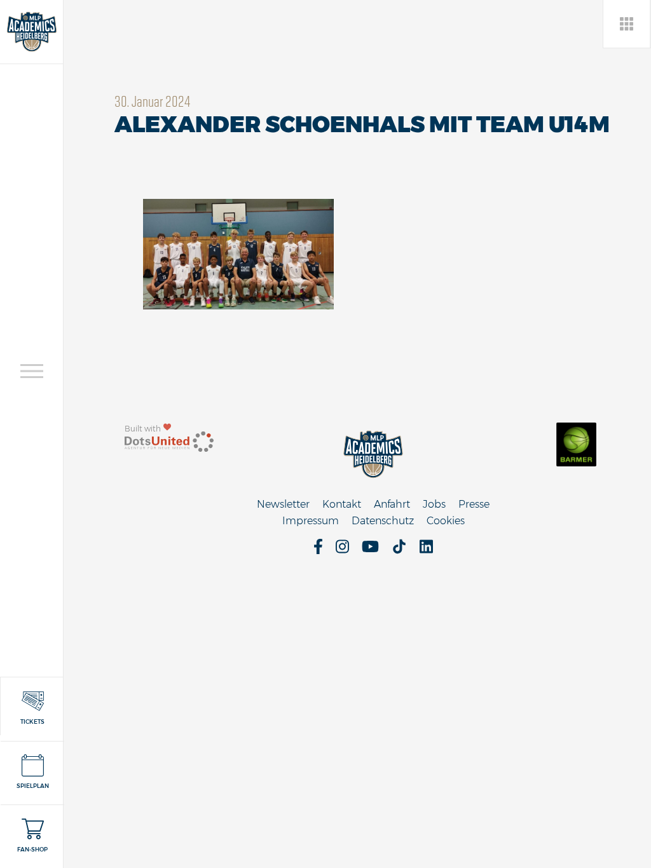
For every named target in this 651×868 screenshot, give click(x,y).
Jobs (434, 504)
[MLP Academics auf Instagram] (342, 551)
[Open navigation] (32, 371)
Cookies (446, 521)
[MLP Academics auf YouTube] (370, 551)
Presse (474, 504)
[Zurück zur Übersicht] (627, 24)
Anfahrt (392, 504)
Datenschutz (383, 521)
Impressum (310, 521)
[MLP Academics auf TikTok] (399, 551)
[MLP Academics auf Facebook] (318, 551)
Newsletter (283, 504)
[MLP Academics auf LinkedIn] (426, 551)
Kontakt (341, 504)
